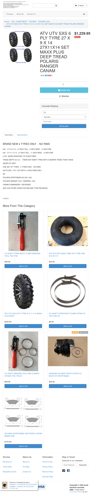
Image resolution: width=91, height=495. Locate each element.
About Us (20, 14)
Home (7, 21)
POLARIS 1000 (44, 21)
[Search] (56, 5)
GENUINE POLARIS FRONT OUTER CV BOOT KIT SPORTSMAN (65, 374)
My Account (7, 462)
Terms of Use (47, 462)
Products (10, 14)
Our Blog (26, 466)
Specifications (22, 135)
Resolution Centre (9, 471)
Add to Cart (23, 266)
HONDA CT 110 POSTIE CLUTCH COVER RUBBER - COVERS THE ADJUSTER (23, 485)
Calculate (64, 126)
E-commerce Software (76, 492)
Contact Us (31, 14)
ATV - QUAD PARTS (19, 21)
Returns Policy (47, 471)
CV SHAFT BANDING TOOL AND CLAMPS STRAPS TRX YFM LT (22, 374)
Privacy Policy (47, 466)
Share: (43, 75)
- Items (80, 5)
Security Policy (47, 476)
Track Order (7, 466)
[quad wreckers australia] (16, 4)
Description (9, 135)
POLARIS (32, 21)
